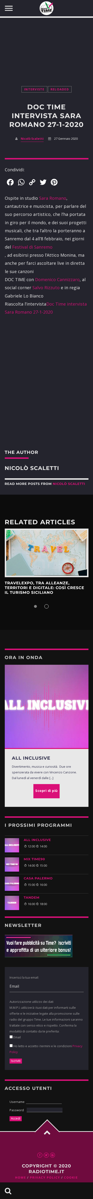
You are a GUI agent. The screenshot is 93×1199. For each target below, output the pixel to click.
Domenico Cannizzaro (57, 279)
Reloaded (60, 89)
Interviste (34, 89)
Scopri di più (46, 553)
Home (20, 1178)
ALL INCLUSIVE (37, 840)
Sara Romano (52, 198)
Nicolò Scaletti (32, 139)
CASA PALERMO (38, 878)
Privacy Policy (45, 1178)
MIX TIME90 (34, 859)
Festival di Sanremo (32, 247)
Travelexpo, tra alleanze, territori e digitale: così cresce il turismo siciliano (44, 588)
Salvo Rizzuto (46, 287)
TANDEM (32, 898)
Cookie (71, 1178)
